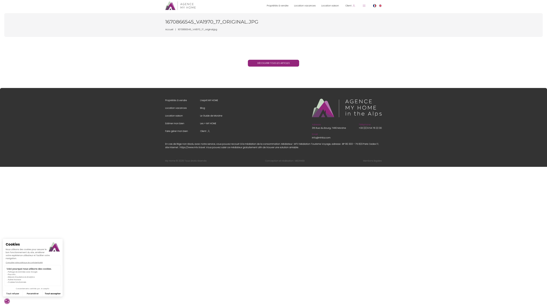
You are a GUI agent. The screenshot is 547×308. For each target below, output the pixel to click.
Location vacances (305, 5)
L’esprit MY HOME (209, 100)
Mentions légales (372, 160)
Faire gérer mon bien (176, 131)
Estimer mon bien (174, 123)
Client (203, 131)
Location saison (330, 5)
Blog (202, 108)
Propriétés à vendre (277, 5)
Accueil (169, 29)
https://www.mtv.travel (192, 147)
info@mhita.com (321, 137)
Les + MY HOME (208, 123)
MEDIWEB (300, 160)
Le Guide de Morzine (211, 115)
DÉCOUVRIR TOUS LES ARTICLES (273, 63)
